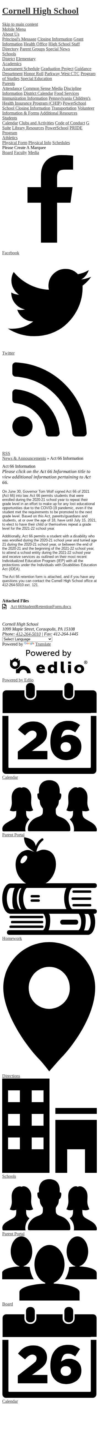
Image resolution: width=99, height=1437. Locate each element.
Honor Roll (33, 73)
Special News (58, 49)
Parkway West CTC (62, 73)
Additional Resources (58, 113)
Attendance (12, 88)
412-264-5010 (28, 634)
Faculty (20, 152)
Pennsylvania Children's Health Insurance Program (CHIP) (46, 101)
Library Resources (28, 128)
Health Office (35, 44)
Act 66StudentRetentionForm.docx (40, 606)
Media (33, 152)
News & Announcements (24, 458)
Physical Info (39, 142)
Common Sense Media (43, 88)
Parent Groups (32, 49)
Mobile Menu (14, 29)
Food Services (66, 93)
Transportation (63, 108)
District (8, 58)
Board (7, 152)
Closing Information (54, 39)
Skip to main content (20, 24)
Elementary (26, 58)
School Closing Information (26, 108)
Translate (43, 644)
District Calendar (38, 93)
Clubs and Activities (36, 123)
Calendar (10, 123)
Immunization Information (25, 98)
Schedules (61, 142)
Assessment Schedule (21, 68)
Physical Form (14, 142)
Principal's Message (19, 39)
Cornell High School (40, 11)
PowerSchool (74, 103)
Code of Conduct (70, 123)
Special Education (36, 78)
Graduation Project (57, 68)
